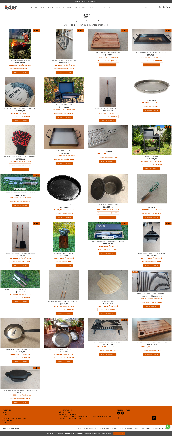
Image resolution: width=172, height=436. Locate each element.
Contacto (50, 7)
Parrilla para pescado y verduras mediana (108, 149)
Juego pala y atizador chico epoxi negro (20, 253)
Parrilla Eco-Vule (151, 156)
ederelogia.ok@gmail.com (71, 414)
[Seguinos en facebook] (122, 413)
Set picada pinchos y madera (64, 253)
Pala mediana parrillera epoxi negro (108, 108)
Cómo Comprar (108, 7)
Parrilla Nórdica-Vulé (64, 105)
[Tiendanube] (10, 429)
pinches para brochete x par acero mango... (64, 301)
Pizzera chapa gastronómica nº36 (152, 98)
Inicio (30, 7)
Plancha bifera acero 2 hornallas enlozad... (152, 52)
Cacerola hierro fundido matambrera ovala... (20, 390)
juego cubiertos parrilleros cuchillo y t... (20, 289)
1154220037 (66, 412)
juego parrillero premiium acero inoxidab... (20, 193)
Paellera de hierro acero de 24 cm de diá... (64, 349)
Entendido (119, 433)
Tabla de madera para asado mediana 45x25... (152, 342)
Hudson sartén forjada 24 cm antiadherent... (20, 108)
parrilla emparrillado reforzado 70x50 (151, 294)
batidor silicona (152, 205)
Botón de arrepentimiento (161, 428)
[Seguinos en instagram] (118, 413)
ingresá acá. (147, 428)
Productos (39, 7)
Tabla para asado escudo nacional (108, 52)
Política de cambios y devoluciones (70, 7)
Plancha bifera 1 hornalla (64, 151)
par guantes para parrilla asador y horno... (20, 156)
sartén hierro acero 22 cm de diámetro (20, 349)
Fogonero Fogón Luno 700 (20, 60)
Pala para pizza (107, 301)
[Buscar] (160, 7)
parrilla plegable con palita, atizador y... (108, 342)
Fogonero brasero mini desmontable (151, 253)
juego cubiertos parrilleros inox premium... (108, 241)
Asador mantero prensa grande (64, 60)
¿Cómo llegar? (93, 7)
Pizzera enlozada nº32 (64, 205)
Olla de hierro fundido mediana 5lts (108, 204)
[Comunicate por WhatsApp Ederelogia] (168, 426)
